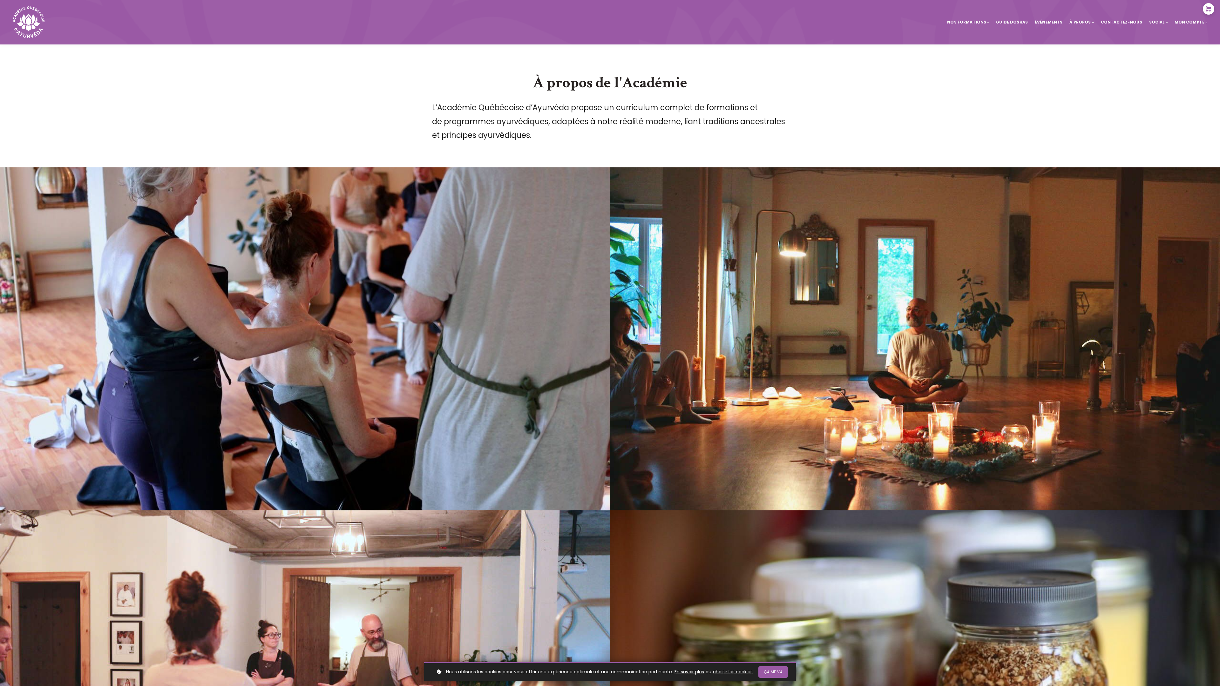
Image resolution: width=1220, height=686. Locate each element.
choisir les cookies (733, 672)
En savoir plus (689, 672)
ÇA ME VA (773, 672)
